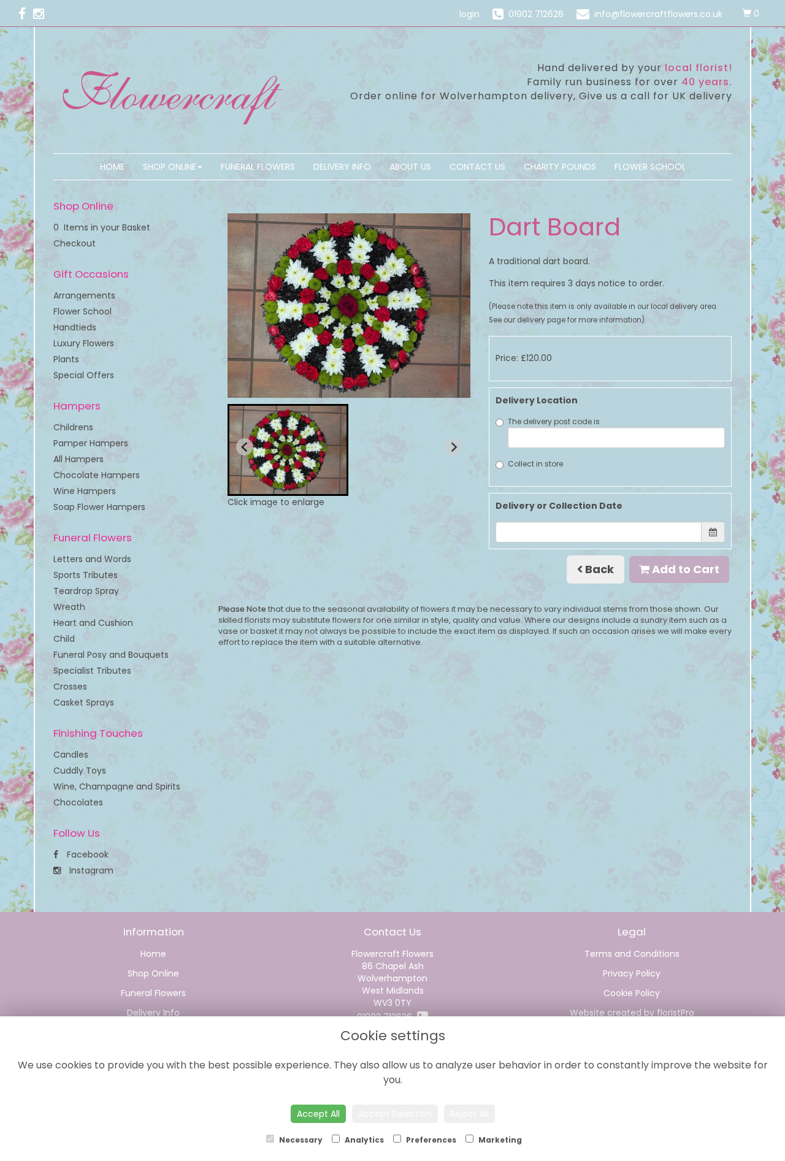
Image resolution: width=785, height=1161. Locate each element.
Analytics (363, 1140)
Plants (66, 359)
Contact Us (477, 167)
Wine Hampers (84, 491)
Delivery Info (342, 167)
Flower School (650, 167)
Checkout (74, 243)
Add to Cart (684, 569)
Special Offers (83, 375)
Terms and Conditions (632, 954)
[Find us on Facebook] (25, 14)
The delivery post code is (554, 421)
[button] (288, 450)
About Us (410, 167)
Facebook (86, 854)
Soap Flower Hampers (99, 507)
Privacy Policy (632, 973)
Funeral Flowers (258, 167)
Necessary (300, 1140)
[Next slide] (453, 446)
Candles (70, 754)
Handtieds (74, 327)
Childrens (73, 427)
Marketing (499, 1140)
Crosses (70, 686)
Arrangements (84, 295)
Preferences (430, 1140)
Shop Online (169, 167)
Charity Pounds (560, 167)
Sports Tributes (85, 575)
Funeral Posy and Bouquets (111, 655)
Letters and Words (92, 559)
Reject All (469, 1114)
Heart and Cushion (93, 623)
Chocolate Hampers (96, 475)
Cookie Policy (631, 993)
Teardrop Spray (86, 591)
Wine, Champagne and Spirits (116, 786)
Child (64, 639)
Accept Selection (395, 1114)
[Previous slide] (244, 446)
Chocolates (78, 802)
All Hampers (78, 459)
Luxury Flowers (83, 343)
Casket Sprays (83, 702)
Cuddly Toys (79, 770)
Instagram (90, 870)
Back (598, 569)
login (469, 14)
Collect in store (535, 464)
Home (112, 167)
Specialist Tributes (92, 670)
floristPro (675, 1013)
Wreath (69, 607)
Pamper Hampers (90, 443)
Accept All (318, 1114)
